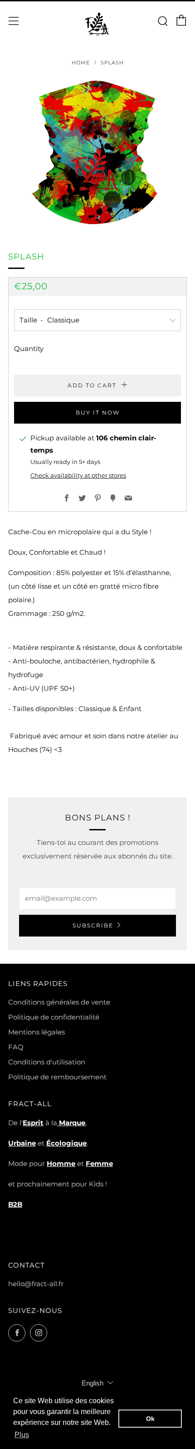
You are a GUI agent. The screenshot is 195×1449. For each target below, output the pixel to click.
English (92, 1383)
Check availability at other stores (78, 475)
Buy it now (98, 412)
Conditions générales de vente (59, 1002)
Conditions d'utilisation (46, 1062)
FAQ (16, 1047)
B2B (15, 1204)
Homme (61, 1163)
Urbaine (22, 1143)
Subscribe (93, 925)
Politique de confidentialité (53, 1017)
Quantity (29, 348)
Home (81, 62)
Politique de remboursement (57, 1077)
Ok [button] (150, 1418)
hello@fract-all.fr (35, 1283)
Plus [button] (22, 1435)
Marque (71, 1122)
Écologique (66, 1143)
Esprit (33, 1122)
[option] (97, 152)
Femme (99, 1163)
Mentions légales (36, 1032)
